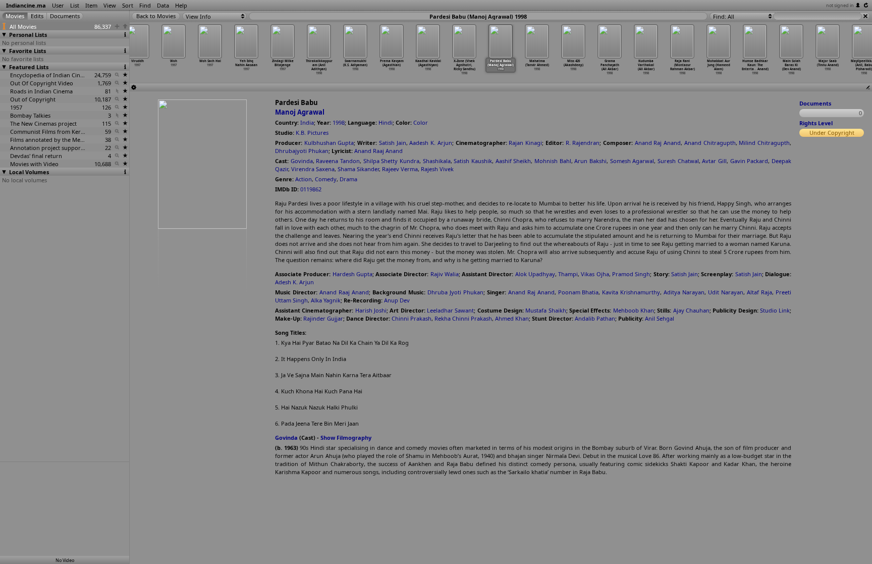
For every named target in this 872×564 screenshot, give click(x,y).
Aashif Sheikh (513, 161)
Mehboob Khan (633, 310)
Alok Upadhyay (535, 274)
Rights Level (816, 123)
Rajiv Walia (444, 274)
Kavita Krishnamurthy (631, 292)
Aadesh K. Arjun (430, 142)
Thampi (568, 274)
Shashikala (437, 161)
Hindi (385, 122)
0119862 (310, 189)
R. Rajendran (583, 142)
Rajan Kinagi (525, 142)
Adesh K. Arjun (294, 282)
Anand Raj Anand (658, 142)
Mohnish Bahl (552, 161)
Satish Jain (392, 142)
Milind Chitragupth (764, 142)
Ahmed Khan (512, 318)
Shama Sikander (358, 169)
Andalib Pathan (595, 318)
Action (303, 179)
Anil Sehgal (659, 318)
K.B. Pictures (312, 132)
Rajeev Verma (400, 169)
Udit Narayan (725, 292)
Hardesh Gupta (352, 274)
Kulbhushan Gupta (329, 142)
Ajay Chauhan (691, 310)
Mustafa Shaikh (545, 310)
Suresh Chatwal (678, 161)
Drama (348, 179)
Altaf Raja (759, 292)
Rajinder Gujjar (323, 318)
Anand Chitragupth (710, 142)
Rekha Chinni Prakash (463, 318)
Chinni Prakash (411, 318)
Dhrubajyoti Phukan (302, 151)
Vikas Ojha (595, 274)
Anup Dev (397, 300)
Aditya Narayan (684, 292)
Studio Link (775, 310)
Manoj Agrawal (299, 112)
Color (420, 122)
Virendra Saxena (313, 169)
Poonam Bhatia (578, 292)
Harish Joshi (371, 310)
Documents (815, 103)
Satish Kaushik (473, 161)
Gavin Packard (749, 161)
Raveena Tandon (338, 161)
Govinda (302, 161)
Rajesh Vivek (437, 169)
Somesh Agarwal (632, 161)
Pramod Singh (631, 274)
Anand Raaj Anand (378, 151)
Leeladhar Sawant (450, 310)
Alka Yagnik (326, 300)
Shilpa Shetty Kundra (391, 161)
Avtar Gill (714, 161)
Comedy (326, 179)
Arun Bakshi (590, 161)
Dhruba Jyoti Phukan (455, 292)
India (307, 122)
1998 (339, 122)
